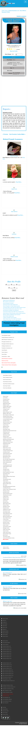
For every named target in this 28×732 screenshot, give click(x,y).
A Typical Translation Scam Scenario (9, 317)
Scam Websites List (6, 697)
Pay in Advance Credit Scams (8, 414)
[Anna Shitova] (14, 33)
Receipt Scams (6, 502)
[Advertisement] (14, 91)
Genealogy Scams (6, 473)
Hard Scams (5, 500)
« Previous (5, 134)
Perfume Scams (6, 436)
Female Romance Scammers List (8, 337)
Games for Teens (6, 548)
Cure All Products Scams (7, 419)
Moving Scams (5, 427)
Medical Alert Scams (6, 403)
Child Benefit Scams (6, 487)
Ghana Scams (5, 396)
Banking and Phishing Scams (8, 439)
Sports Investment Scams (7, 493)
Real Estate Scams (6, 429)
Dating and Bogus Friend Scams (9, 476)
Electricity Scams (6, 492)
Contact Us (5, 622)
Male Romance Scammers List (7, 339)
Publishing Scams (6, 432)
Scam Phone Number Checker (8, 383)
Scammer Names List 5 (7, 653)
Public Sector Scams (7, 532)
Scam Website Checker (6, 335)
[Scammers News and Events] (21, 565)
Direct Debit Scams (6, 512)
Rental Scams (5, 446)
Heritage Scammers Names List (8, 680)
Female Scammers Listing (7, 692)
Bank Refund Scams (7, 456)
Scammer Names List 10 (7, 664)
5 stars (8, 285)
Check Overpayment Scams (8, 417)
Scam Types (5, 623)
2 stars (11, 288)
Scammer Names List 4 (7, 651)
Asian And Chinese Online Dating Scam (10, 304)
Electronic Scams (6, 522)
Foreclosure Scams (6, 510)
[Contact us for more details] (20, 607)
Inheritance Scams (6, 506)
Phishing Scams (6, 402)
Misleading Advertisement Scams (9, 486)
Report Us (4, 629)
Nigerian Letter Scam (7, 413)
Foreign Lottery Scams (7, 406)
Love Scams (5, 397)
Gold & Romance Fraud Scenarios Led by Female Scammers (14, 313)
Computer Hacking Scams (8, 450)
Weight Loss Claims (6, 407)
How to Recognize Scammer (8, 303)
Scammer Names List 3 (7, 649)
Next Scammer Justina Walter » (17, 134)
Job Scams (5, 467)
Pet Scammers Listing (7, 678)
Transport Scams (6, 409)
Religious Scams (6, 404)
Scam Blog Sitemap (6, 716)
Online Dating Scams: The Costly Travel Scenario (12, 318)
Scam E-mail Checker (7, 379)
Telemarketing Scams (7, 479)
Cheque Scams (6, 499)
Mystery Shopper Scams (7, 412)
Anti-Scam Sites (6, 710)
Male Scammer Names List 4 (8, 675)
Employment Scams (6, 443)
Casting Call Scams (6, 423)
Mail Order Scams (6, 457)
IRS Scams (5, 485)
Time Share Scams (6, 536)
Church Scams (5, 424)
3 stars (19, 285)
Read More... (19, 182)
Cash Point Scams (6, 515)
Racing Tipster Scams (7, 533)
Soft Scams (5, 477)
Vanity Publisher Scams (7, 466)
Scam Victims (5, 634)
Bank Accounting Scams (7, 516)
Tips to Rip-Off (5, 702)
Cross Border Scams (7, 520)
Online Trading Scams (7, 440)
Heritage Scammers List (6, 345)
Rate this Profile (13, 51)
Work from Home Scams (7, 422)
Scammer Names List (7, 646)
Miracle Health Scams (7, 483)
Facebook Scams (6, 399)
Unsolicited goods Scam (7, 465)
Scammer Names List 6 (7, 654)
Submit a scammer (21, 16)
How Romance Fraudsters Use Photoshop (11, 310)
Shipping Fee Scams (7, 509)
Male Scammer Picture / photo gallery (9, 362)
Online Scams (5, 10)
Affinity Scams (5, 475)
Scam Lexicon (5, 640)
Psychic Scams (6, 530)
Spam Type (5, 625)
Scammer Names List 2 (7, 647)
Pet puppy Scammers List (6, 341)
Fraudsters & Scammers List (7, 348)
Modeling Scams (6, 426)
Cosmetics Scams (6, 470)
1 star (16, 288)
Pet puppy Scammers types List (7, 343)
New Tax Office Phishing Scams (9, 459)
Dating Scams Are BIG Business (9, 300)
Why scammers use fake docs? (8, 301)
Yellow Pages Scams (7, 482)
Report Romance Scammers (7, 358)
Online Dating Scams (7, 449)
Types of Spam (5, 632)
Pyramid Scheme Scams (7, 416)
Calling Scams (5, 496)
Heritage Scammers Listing (8, 685)
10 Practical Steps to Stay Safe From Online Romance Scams (14, 307)
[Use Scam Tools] (22, 593)
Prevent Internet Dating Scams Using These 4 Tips (12, 308)
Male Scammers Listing (7, 690)
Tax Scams (5, 463)
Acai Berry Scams (6, 420)
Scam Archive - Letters (6, 356)
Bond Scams (5, 535)
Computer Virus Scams (7, 437)
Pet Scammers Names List (7, 677)
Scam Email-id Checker (7, 381)
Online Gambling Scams (7, 460)
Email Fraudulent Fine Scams (8, 472)
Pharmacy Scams (6, 490)
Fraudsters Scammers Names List (9, 686)
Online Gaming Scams (7, 462)
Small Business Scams (7, 495)
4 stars (13, 285)
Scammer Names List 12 (7, 668)
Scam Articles (5, 709)
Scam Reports (4, 350)
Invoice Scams (5, 525)
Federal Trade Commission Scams (9, 489)
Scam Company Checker (7, 377)
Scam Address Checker (7, 375)
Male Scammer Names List (8, 670)
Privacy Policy (5, 714)
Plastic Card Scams (6, 529)
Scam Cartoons (4, 352)
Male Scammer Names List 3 (8, 673)
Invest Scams (5, 410)
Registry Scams (6, 497)
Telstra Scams (5, 480)
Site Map (4, 707)
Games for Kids (6, 547)
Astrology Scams (6, 469)
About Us (4, 620)
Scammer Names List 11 (7, 666)
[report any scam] (2, 366)
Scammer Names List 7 (7, 656)
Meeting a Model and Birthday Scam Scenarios (11, 314)
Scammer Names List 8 (7, 658)
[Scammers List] (22, 579)
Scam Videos (4, 354)
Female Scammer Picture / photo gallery (9, 364)
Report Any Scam (6, 695)
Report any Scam (5, 360)
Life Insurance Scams (7, 526)
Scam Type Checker (6, 385)
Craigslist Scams (6, 433)
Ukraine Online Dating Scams (8, 316)
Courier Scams (5, 519)
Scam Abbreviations (6, 642)
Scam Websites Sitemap (7, 699)
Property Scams (6, 507)
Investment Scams (6, 452)
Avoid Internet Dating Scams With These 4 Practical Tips (13, 311)
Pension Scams (6, 505)
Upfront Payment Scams (7, 453)
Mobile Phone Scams (7, 447)
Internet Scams (5, 400)
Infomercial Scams (6, 523)
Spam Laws (5, 627)
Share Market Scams (7, 517)
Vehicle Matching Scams (7, 513)
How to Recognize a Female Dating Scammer (11, 306)
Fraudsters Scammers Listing (8, 688)
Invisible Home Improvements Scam (9, 430)
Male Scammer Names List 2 (8, 671)
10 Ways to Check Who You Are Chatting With (11, 320)
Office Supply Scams (7, 503)
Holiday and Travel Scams (8, 442)
